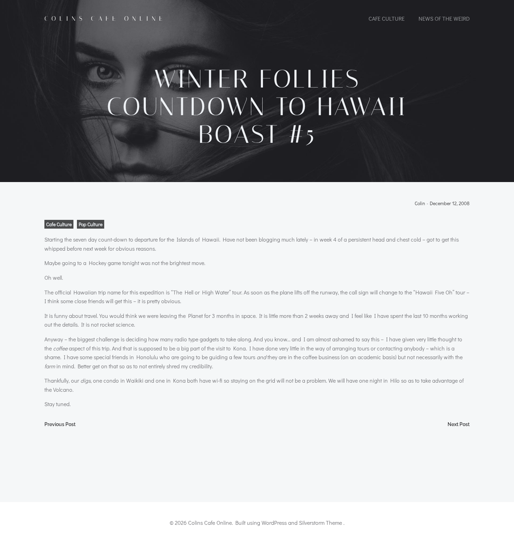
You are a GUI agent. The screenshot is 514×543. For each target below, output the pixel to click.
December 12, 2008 (450, 204)
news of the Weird (444, 18)
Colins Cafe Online (105, 18)
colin (420, 204)
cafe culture (387, 18)
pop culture (90, 224)
